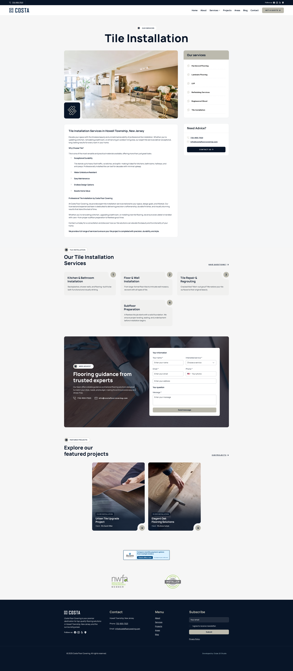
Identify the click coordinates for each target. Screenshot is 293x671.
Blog (157, 634)
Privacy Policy (194, 639)
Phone (189, 369)
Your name (158, 357)
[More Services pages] (219, 10)
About (157, 618)
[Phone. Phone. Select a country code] (189, 374)
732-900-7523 (17, 2)
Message (157, 392)
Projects (158, 626)
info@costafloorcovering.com (204, 142)
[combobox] (201, 362)
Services (158, 622)
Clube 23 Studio (220, 653)
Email (156, 369)
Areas (157, 630)
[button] (121, 158)
